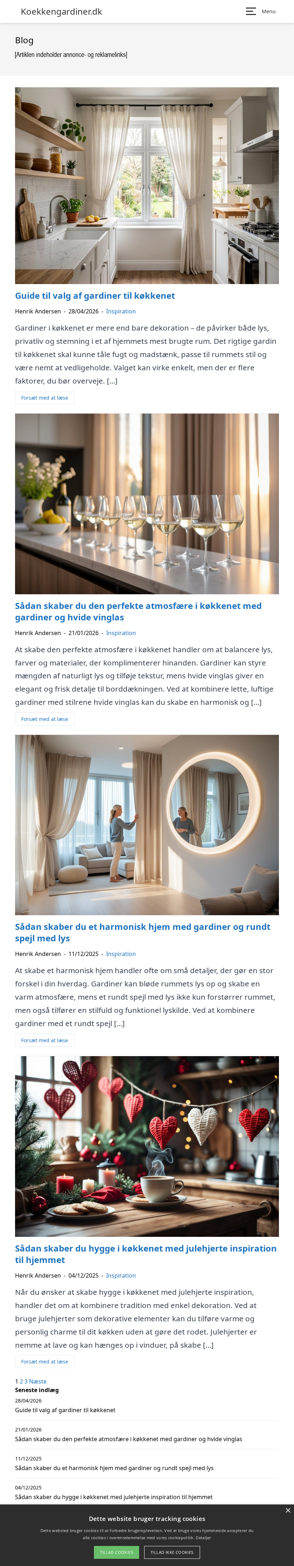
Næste (38, 1381)
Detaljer (203, 1537)
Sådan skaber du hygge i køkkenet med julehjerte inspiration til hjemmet (114, 1497)
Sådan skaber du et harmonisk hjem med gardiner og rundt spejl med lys (114, 1468)
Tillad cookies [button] (116, 1552)
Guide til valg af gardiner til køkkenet (65, 1410)
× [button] (287, 1510)
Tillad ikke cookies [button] (172, 1552)
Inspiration (121, 311)
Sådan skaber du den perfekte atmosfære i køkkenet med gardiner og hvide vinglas (128, 1439)
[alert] (147, 1535)
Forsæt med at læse (44, 397)
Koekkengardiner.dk (61, 11)
